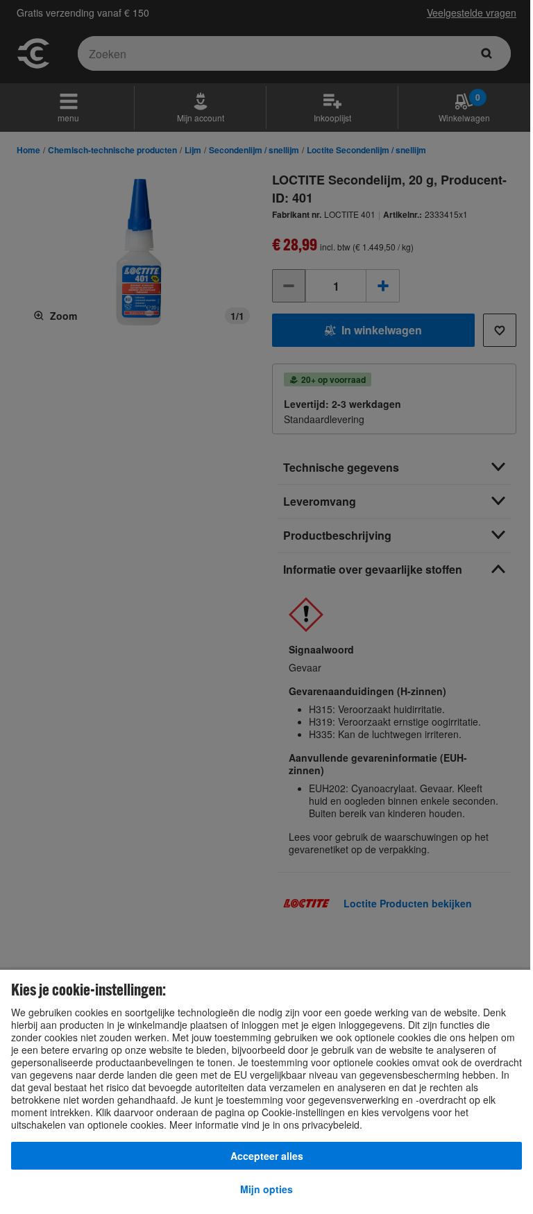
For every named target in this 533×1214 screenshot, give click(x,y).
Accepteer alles (266, 1156)
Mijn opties (266, 1189)
